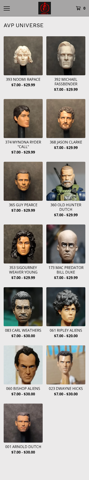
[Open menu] (6, 8)
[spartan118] (44, 8)
